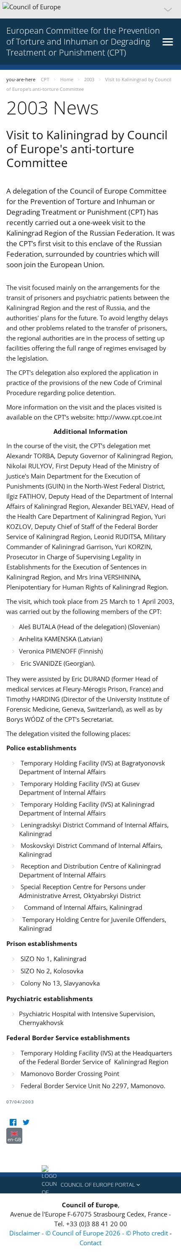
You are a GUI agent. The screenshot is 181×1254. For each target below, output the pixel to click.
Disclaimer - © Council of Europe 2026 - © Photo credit (89, 1233)
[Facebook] (12, 1122)
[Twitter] (25, 1122)
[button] (90, 9)
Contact (90, 1242)
